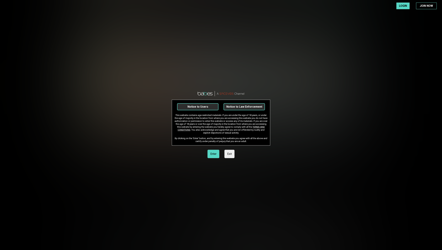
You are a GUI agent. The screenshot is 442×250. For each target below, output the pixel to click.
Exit (229, 153)
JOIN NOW (426, 5)
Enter (213, 153)
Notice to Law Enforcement (244, 106)
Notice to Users (198, 106)
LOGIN (403, 5)
